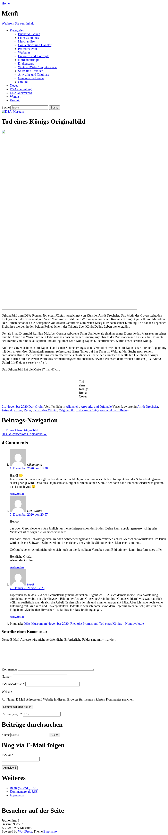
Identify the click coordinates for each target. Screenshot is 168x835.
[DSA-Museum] (13, 111)
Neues (14, 85)
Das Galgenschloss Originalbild (24, 434)
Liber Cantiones (28, 37)
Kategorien (17, 30)
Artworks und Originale (33, 74)
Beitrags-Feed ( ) (24, 788)
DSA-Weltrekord (21, 93)
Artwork (7, 410)
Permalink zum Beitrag (114, 410)
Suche (6, 107)
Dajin (27, 410)
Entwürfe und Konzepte (33, 56)
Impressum (17, 795)
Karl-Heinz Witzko (45, 410)
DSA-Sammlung (21, 89)
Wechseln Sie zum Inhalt (18, 23)
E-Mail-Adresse (13, 684)
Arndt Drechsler (147, 406)
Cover (18, 410)
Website (7, 691)
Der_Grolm (35, 406)
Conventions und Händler (34, 45)
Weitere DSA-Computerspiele (37, 67)
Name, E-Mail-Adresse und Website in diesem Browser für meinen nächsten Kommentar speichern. (71, 699)
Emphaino (50, 831)
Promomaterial (27, 48)
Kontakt (15, 100)
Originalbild (66, 410)
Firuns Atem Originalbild (20, 430)
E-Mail (7, 755)
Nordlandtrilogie (28, 60)
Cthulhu (23, 82)
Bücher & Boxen (29, 34)
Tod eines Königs (87, 410)
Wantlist (15, 96)
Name (7, 676)
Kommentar (9, 669)
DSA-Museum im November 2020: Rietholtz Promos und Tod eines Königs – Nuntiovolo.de (84, 623)
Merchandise (26, 41)
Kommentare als (24, 791)
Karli (30, 584)
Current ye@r (12, 714)
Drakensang (26, 63)
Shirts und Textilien (30, 71)
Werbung (24, 52)
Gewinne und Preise (31, 78)
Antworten (17, 493)
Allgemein (72, 406)
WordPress (25, 831)
